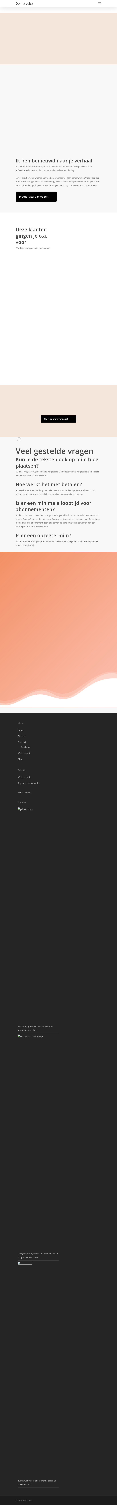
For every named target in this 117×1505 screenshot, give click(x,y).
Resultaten (26, 747)
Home (21, 730)
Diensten (22, 736)
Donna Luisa (24, 3)
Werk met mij (24, 753)
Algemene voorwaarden (29, 783)
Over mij (22, 742)
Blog (20, 759)
